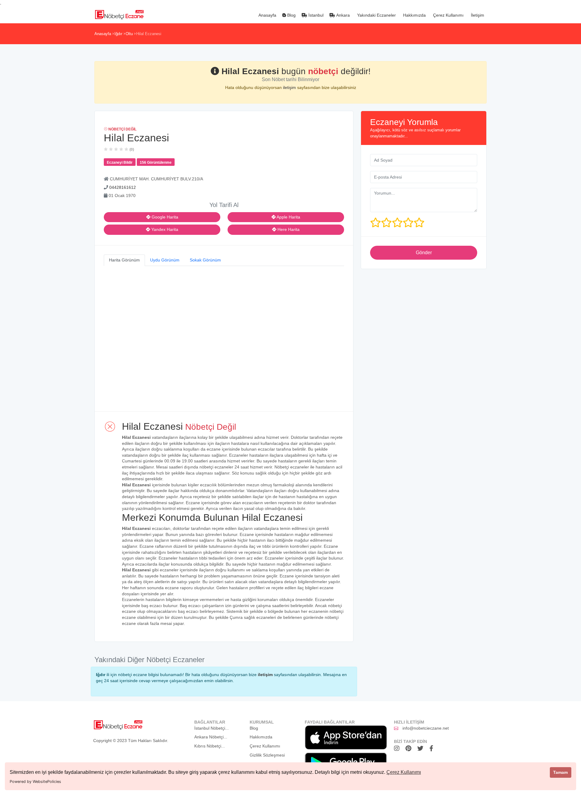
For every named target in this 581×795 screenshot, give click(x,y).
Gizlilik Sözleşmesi (267, 755)
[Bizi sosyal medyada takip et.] (398, 748)
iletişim (290, 87)
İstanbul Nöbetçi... (211, 728)
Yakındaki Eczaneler (376, 15)
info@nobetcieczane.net (425, 728)
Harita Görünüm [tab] (124, 260)
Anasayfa (266, 15)
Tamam (560, 772)
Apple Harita (288, 217)
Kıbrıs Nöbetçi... (209, 746)
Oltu (129, 33)
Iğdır (118, 33)
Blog (291, 15)
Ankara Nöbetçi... (210, 736)
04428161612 (122, 187)
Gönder (424, 252)
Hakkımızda (414, 15)
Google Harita (164, 217)
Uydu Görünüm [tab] (164, 260)
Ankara (342, 15)
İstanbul (315, 15)
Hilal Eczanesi (148, 33)
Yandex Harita (164, 229)
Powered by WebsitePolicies (35, 781)
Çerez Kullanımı (403, 772)
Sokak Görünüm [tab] (205, 260)
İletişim (477, 15)
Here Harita (288, 229)
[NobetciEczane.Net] (119, 13)
